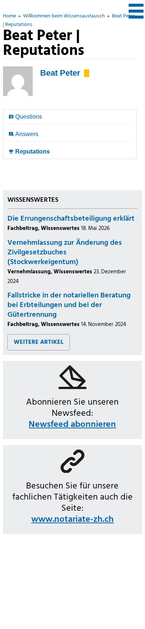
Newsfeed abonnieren (72, 425)
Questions (28, 116)
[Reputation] (86, 73)
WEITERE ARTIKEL (39, 342)
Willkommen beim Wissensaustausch (64, 16)
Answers (26, 134)
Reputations (32, 151)
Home (9, 16)
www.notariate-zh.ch (72, 520)
